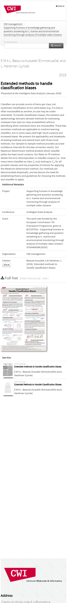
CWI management (13, 24)
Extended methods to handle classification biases (37, 366)
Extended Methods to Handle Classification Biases (37, 384)
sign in (61, 6)
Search (57, 45)
